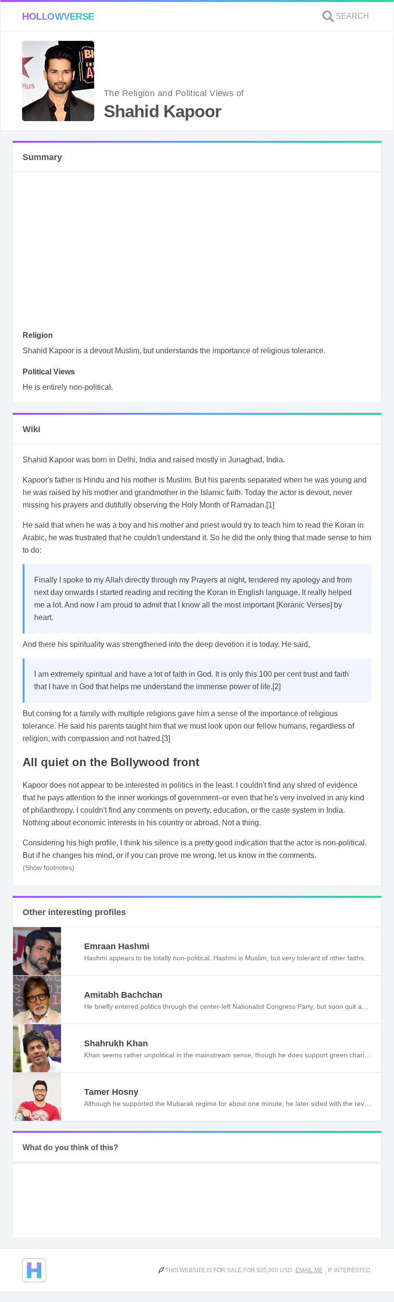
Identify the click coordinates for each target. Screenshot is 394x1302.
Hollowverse (58, 16)
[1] (270, 505)
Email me (309, 1270)
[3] (166, 738)
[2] (276, 686)
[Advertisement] (197, 253)
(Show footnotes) (48, 867)
